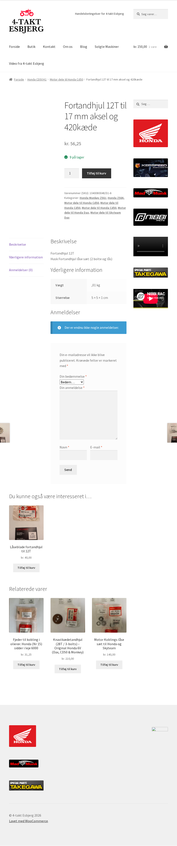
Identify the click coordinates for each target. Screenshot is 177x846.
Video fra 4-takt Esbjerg (26, 63)
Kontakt (49, 46)
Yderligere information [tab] (26, 257)
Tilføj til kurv (96, 173)
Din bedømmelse (73, 376)
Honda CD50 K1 (37, 79)
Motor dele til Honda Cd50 (66, 79)
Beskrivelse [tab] (17, 244)
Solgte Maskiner (107, 46)
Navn (64, 447)
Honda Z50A (116, 198)
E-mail (96, 447)
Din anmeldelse (72, 387)
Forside (14, 46)
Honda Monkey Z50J (93, 198)
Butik (31, 46)
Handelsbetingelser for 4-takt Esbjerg (99, 14)
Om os (68, 46)
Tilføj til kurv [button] (26, 568)
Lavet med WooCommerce (28, 821)
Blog (83, 46)
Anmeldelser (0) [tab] (21, 270)
